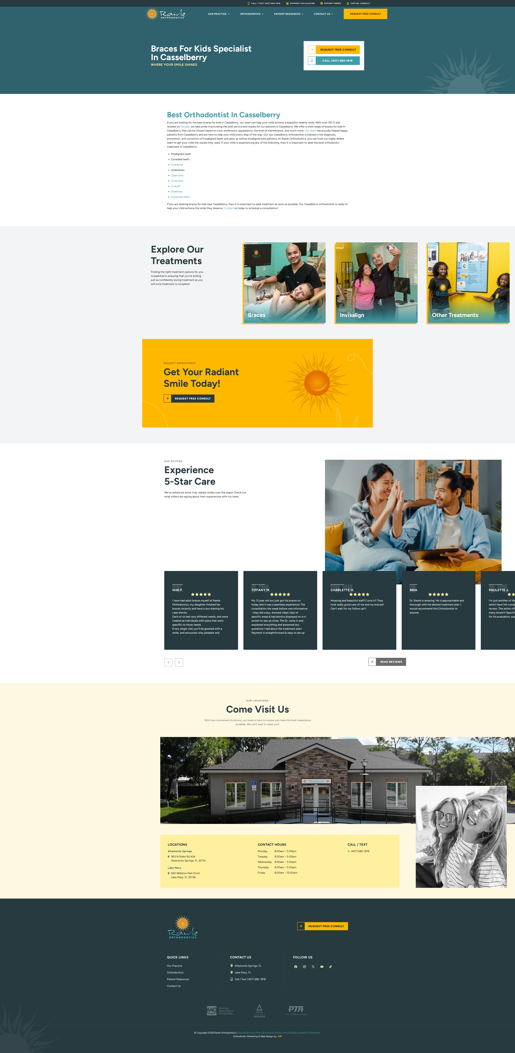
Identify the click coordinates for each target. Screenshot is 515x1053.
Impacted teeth (180, 196)
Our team (310, 130)
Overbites (177, 164)
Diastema (176, 191)
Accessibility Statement (308, 1032)
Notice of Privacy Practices (278, 1032)
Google (185, 126)
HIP (280, 1036)
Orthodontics (250, 13)
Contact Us (322, 13)
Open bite (177, 175)
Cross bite (177, 180)
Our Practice (217, 13)
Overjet (175, 186)
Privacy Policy (255, 1032)
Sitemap (241, 1032)
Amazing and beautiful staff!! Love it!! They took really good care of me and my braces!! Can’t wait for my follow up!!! (357, 604)
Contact (229, 208)
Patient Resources (287, 13)
